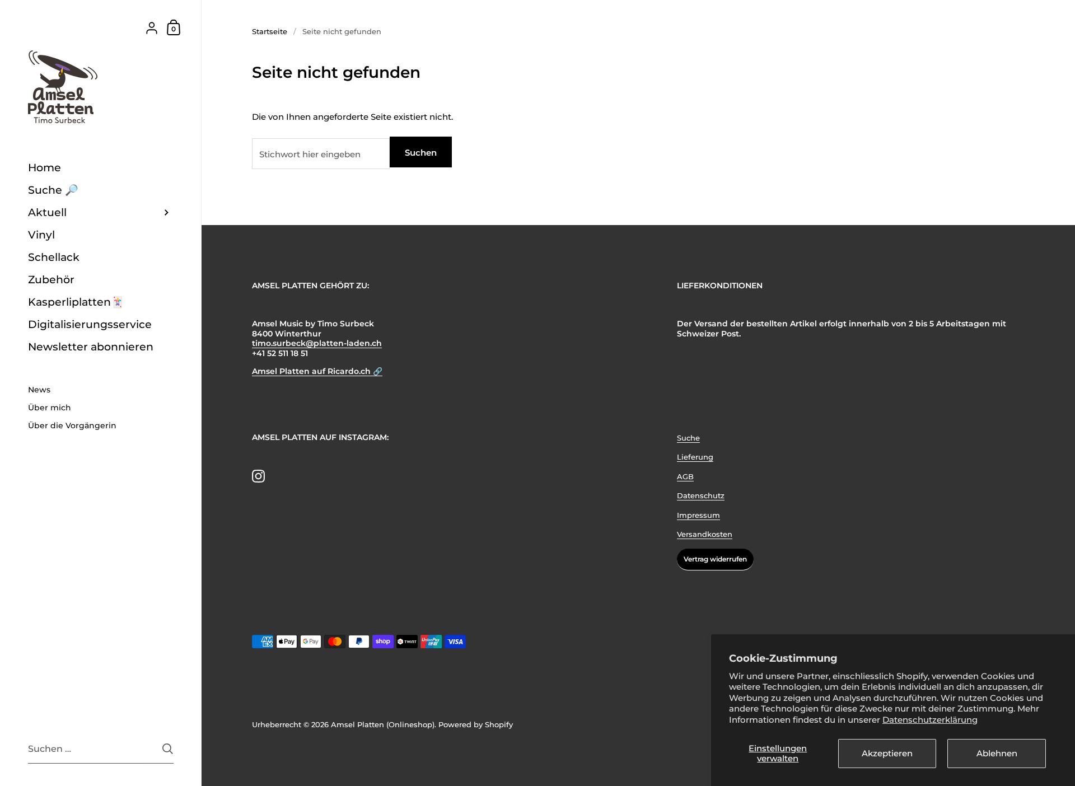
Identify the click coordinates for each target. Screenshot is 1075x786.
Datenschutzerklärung (930, 719)
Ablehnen (996, 753)
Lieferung (695, 456)
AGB (685, 476)
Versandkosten (704, 534)
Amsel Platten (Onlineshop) (382, 724)
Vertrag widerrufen (715, 559)
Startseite (269, 31)
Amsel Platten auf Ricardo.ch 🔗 (317, 371)
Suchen (421, 152)
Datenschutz (701, 495)
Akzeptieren (887, 753)
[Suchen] (168, 749)
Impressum (698, 515)
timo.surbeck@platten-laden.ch (317, 343)
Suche (688, 437)
